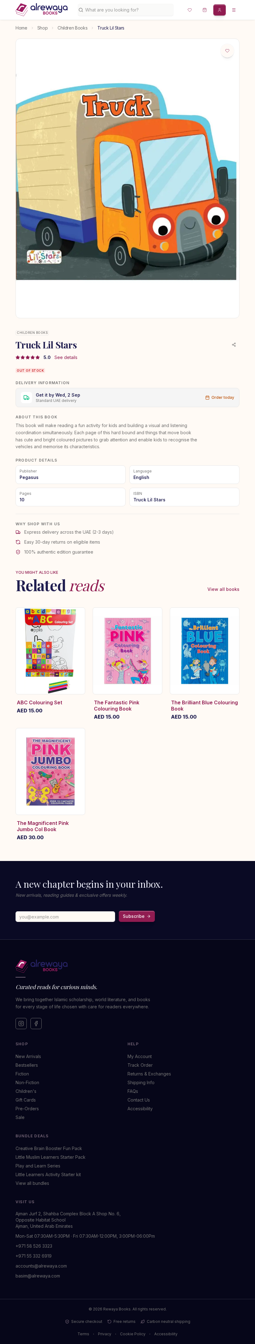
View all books (223, 589)
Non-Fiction (27, 1082)
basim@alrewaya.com (38, 1275)
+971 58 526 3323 (34, 1246)
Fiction (22, 1073)
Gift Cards (26, 1099)
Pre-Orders (27, 1108)
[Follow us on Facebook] (36, 1023)
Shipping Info (141, 1082)
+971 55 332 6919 (34, 1256)
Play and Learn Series (38, 1165)
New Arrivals (28, 1056)
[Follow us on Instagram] (21, 1023)
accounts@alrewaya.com (41, 1265)
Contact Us (139, 1099)
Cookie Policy (133, 1334)
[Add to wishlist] (227, 51)
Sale (20, 1117)
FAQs (133, 1091)
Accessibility (140, 1108)
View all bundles (32, 1183)
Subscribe (134, 916)
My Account (140, 1056)
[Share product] (233, 344)
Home (21, 27)
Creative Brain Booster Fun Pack (49, 1148)
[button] (189, 10)
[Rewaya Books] (121, 966)
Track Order (140, 1065)
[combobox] (128, 10)
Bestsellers (27, 1065)
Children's (26, 1091)
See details (65, 357)
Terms (83, 1334)
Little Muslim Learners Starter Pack (51, 1157)
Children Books (72, 27)
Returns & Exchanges (149, 1073)
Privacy (104, 1334)
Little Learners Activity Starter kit (48, 1174)
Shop (42, 27)
